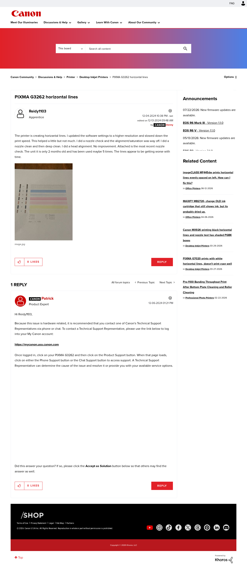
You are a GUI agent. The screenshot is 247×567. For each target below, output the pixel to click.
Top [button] (20, 557)
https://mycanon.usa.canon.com (37, 344)
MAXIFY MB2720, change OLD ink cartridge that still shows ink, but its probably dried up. (205, 206)
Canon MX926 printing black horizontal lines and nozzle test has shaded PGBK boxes (207, 235)
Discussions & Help (56, 22)
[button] (44, 201)
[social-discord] (226, 527)
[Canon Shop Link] (30, 515)
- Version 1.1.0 (203, 123)
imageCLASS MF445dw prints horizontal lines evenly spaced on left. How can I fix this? (208, 177)
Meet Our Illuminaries (24, 22)
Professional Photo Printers (199, 297)
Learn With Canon (107, 22)
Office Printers (192, 188)
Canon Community (26, 13)
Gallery (81, 22)
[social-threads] (198, 527)
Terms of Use (22, 523)
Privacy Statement (38, 523)
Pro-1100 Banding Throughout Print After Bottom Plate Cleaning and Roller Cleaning (207, 287)
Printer (71, 77)
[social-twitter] (188, 527)
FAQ (231, 3)
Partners (70, 523)
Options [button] (229, 77)
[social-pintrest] (207, 527)
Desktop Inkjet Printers (94, 77)
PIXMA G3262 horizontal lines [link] (130, 77)
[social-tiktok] (169, 527)
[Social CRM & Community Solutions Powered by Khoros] (224, 558)
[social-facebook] (178, 527)
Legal (51, 523)
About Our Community (142, 22)
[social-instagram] (159, 527)
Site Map (60, 523)
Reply (162, 262)
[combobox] (138, 48)
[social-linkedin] (217, 527)
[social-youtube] (150, 527)
